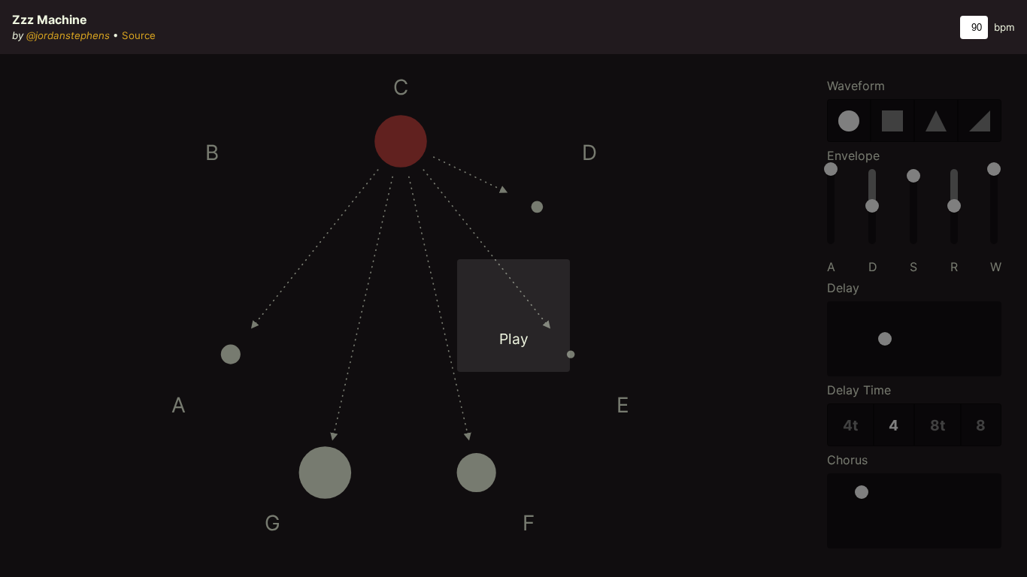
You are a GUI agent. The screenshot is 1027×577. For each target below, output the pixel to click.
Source (139, 35)
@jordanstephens (68, 35)
